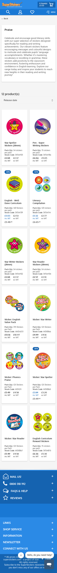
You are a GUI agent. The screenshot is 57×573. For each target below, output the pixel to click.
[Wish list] (32, 12)
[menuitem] (51, 12)
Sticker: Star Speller (42, 377)
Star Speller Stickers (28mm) (13, 144)
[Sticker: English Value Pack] (14, 303)
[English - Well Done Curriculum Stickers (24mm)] (14, 184)
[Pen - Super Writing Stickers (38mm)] (43, 126)
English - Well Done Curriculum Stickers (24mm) (13, 202)
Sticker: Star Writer (42, 319)
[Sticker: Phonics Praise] (14, 360)
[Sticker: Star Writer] (43, 303)
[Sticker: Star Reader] (14, 422)
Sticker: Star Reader (14, 438)
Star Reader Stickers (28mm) (41, 263)
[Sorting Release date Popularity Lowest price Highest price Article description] (28, 99)
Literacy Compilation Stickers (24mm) (41, 202)
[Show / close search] (8, 12)
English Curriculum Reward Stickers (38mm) (42, 440)
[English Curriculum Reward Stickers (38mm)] (43, 422)
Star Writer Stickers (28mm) (14, 263)
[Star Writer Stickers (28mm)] (14, 245)
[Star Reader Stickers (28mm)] (43, 245)
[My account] (20, 12)
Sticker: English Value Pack (12, 320)
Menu (53, 12)
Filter (48, 558)
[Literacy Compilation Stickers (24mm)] (43, 184)
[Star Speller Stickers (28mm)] (14, 126)
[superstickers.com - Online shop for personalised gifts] (12, 5)
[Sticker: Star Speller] (43, 360)
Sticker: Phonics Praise (13, 378)
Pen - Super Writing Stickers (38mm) (41, 144)
